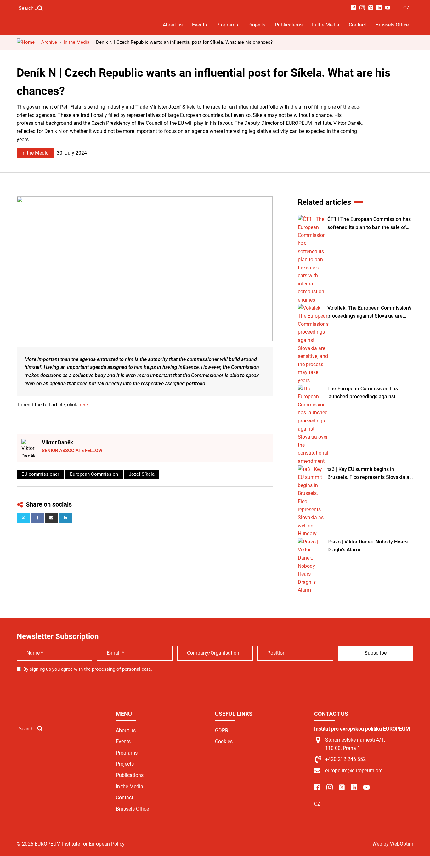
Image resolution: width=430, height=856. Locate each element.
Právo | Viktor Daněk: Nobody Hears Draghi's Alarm (367, 546)
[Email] (51, 518)
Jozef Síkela (142, 474)
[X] (23, 518)
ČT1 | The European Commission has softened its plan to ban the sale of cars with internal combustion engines (369, 223)
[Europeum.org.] (26, 42)
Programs (227, 25)
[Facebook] (37, 518)
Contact (357, 25)
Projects (256, 25)
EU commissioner (40, 474)
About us (173, 25)
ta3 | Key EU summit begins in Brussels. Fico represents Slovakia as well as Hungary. (369, 473)
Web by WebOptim (392, 844)
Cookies (224, 741)
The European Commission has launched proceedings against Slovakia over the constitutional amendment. (362, 393)
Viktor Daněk (57, 442)
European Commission (94, 474)
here (83, 405)
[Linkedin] (65, 518)
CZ (406, 8)
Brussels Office (392, 25)
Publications (289, 25)
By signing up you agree (87, 669)
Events (199, 25)
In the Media (325, 25)
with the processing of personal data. (113, 669)
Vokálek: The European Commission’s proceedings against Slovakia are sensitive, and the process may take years (369, 312)
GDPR (221, 730)
